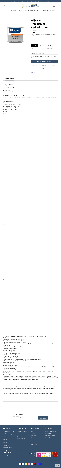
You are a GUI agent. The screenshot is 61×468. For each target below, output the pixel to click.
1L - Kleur (34, 48)
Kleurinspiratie (34, 439)
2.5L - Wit (42, 48)
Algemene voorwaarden (50, 431)
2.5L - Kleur (49, 48)
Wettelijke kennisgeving (50, 435)
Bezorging (33, 435)
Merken (47, 442)
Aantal (32, 37)
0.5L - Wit (34, 45)
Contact (33, 433)
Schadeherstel (34, 444)
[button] (4, 6)
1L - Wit (49, 45)
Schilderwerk (34, 442)
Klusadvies (33, 437)
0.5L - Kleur (42, 45)
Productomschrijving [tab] (9, 78)
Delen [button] (33, 72)
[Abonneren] (24, 455)
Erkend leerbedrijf (49, 439)
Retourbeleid (48, 437)
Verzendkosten (43, 34)
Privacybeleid (48, 433)
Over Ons (33, 431)
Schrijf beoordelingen (43, 418)
